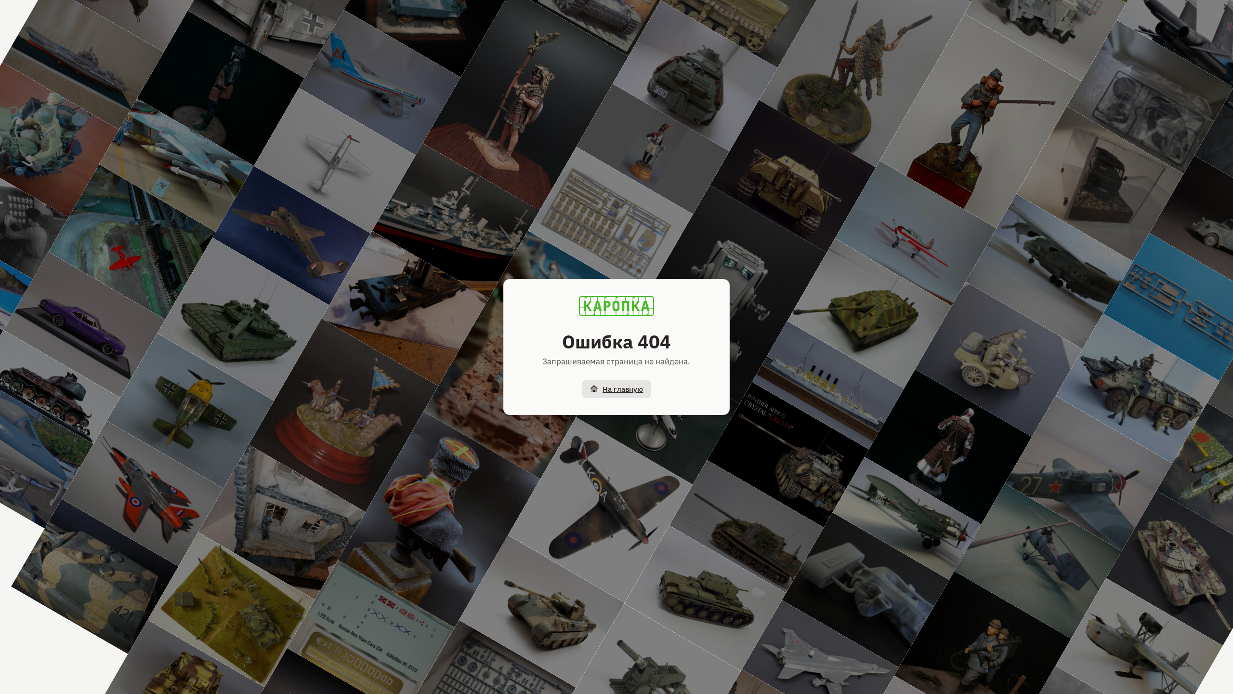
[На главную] (616, 306)
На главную (623, 389)
